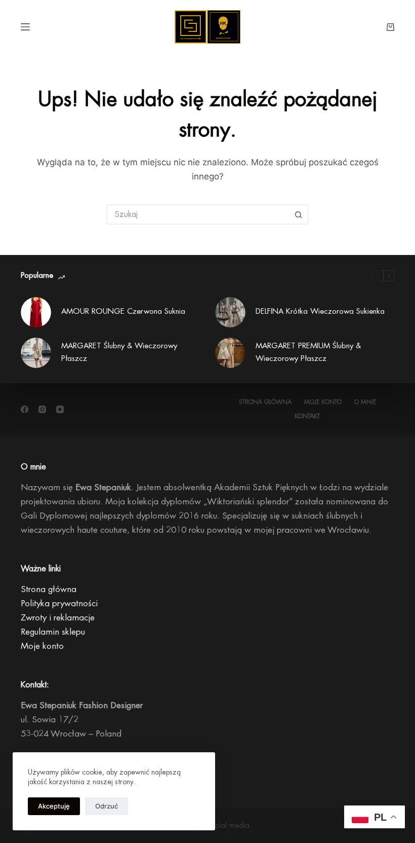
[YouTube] (60, 409)
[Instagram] (42, 409)
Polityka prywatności (59, 603)
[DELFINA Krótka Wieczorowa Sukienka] (230, 312)
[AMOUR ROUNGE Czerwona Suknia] (36, 312)
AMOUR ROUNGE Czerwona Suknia (123, 311)
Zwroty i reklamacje (58, 617)
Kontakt (307, 416)
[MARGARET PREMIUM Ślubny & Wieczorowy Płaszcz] (230, 353)
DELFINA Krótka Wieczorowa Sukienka (320, 311)
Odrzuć (106, 806)
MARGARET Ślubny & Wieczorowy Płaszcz (119, 352)
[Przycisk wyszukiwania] (298, 214)
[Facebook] (24, 409)
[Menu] (25, 26)
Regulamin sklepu (53, 632)
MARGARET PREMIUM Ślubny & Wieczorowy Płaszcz (308, 352)
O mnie (365, 402)
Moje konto (323, 402)
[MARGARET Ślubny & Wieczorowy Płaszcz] (36, 353)
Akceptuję (54, 806)
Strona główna (265, 402)
